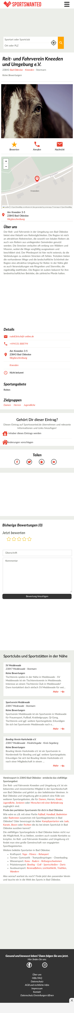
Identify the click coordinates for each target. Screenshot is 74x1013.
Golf (39, 865)
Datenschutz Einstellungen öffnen (37, 995)
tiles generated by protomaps (42, 207)
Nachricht (60, 149)
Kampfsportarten (50, 821)
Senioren (20, 803)
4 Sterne (24, 539)
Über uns (37, 975)
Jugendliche (29, 405)
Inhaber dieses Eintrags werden (24, 433)
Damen (7, 405)
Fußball (41, 814)
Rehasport (44, 854)
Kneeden (29, 70)
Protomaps (56, 207)
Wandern (14, 871)
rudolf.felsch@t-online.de (22, 336)
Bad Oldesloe (16, 70)
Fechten (27, 825)
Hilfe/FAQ (37, 978)
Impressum (37, 988)
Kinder (59, 799)
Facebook (29, 965)
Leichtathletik (49, 868)
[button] (37, 179)
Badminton (61, 814)
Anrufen (37, 149)
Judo (66, 821)
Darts (63, 865)
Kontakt (37, 992)
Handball (50, 814)
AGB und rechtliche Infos (37, 985)
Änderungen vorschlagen (20, 442)
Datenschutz (37, 981)
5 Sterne (29, 539)
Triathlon (61, 868)
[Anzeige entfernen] (71, 1000)
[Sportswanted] (28, 4)
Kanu (27, 861)
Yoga (24, 854)
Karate (6, 825)
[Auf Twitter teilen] (29, 461)
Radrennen (14, 818)
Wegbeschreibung (16, 219)
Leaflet (6, 207)
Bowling (31, 865)
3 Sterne (19, 539)
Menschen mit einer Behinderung (47, 803)
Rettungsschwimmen (51, 861)
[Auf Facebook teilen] (17, 461)
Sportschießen (51, 865)
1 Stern (9, 539)
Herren (17, 405)
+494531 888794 (19, 344)
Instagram (45, 965)
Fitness (32, 854)
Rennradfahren (34, 868)
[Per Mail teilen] (53, 461)
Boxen (14, 825)
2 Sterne (14, 539)
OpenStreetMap (66, 207)
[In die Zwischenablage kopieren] (41, 461)
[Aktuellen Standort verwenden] (54, 43)
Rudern (35, 861)
